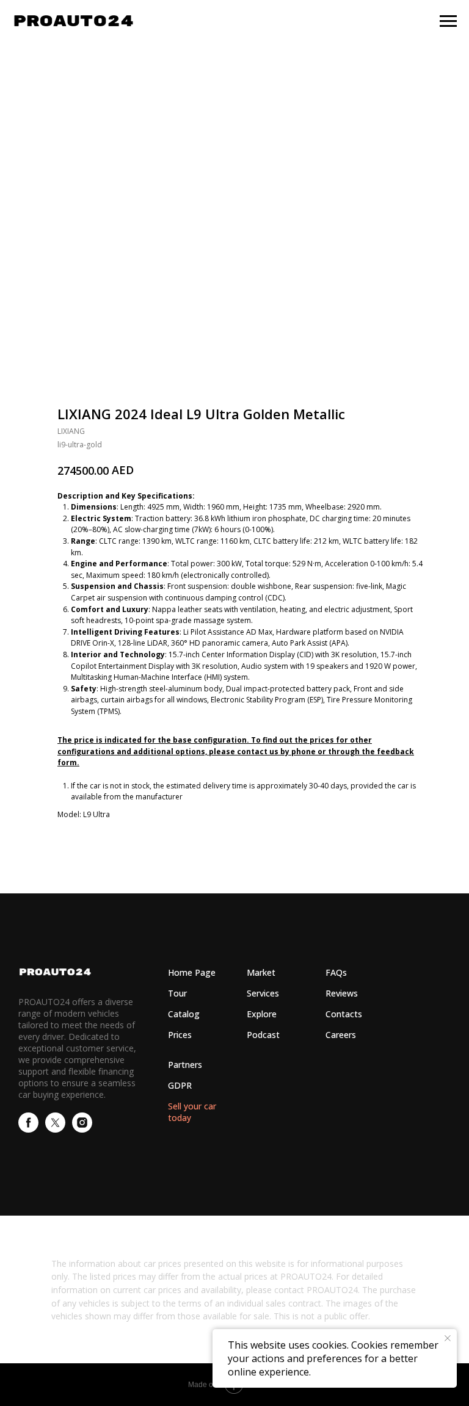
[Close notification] (448, 1338)
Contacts (343, 1014)
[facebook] (28, 1129)
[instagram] (82, 1129)
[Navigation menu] (448, 21)
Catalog (184, 1014)
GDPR (180, 1085)
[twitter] (55, 1129)
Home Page (192, 972)
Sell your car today (192, 1111)
